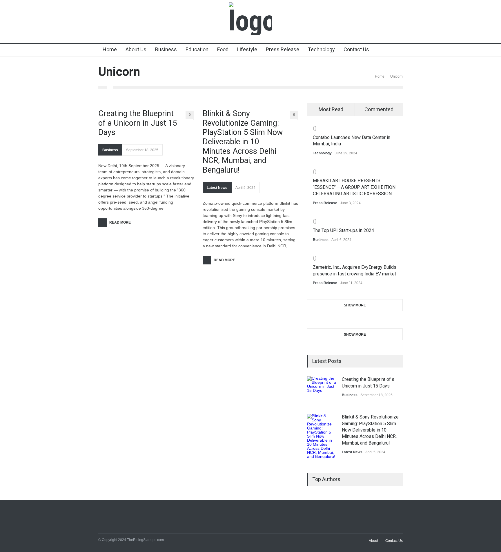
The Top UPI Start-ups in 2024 (343, 230)
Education (197, 49)
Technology (321, 49)
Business (166, 49)
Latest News (217, 188)
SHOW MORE (355, 305)
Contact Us (356, 49)
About (373, 541)
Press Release (282, 49)
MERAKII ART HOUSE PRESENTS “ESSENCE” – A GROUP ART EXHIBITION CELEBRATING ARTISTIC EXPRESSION (354, 187)
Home (110, 49)
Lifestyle (247, 49)
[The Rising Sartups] (250, 21)
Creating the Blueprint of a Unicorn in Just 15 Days (137, 123)
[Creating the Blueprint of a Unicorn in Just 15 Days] (321, 390)
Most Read (331, 109)
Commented (378, 109)
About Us (136, 49)
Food (222, 49)
